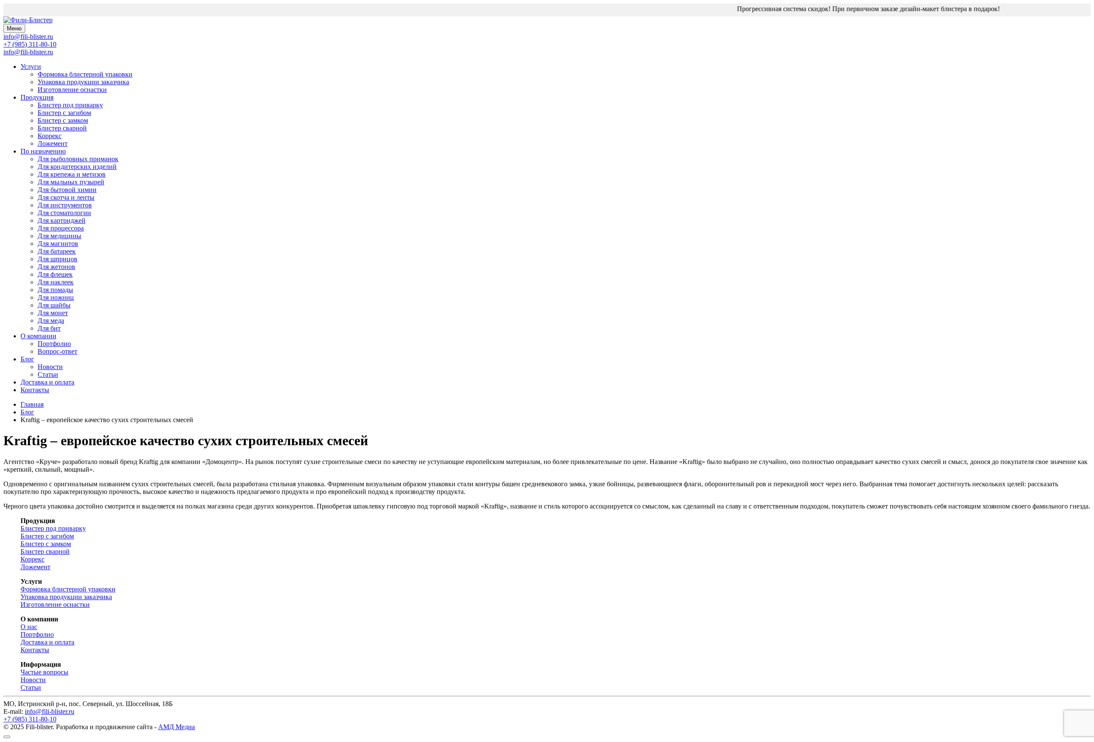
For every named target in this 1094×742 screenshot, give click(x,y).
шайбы (54, 305)
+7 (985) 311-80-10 (29, 44)
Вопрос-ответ (57, 351)
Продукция (37, 97)
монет (53, 312)
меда (51, 320)
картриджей (61, 220)
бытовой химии (67, 189)
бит (49, 328)
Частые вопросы (44, 672)
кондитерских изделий (77, 166)
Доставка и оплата (47, 382)
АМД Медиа (176, 726)
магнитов (58, 243)
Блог (27, 359)
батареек (57, 251)
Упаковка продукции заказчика (83, 82)
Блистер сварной (62, 128)
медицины (59, 235)
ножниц (56, 297)
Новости (50, 366)
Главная (32, 404)
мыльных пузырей (71, 182)
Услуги (31, 66)
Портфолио (54, 343)
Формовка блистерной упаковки (85, 74)
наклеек (56, 282)
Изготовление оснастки (72, 89)
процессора (61, 228)
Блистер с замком (63, 120)
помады (55, 289)
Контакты (35, 389)
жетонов (56, 266)
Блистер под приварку (70, 105)
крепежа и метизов (72, 174)
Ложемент (53, 143)
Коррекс (50, 135)
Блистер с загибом (64, 112)
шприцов (57, 259)
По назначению (43, 151)
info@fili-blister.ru (28, 52)
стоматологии (64, 212)
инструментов (65, 205)
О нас (29, 626)
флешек (55, 274)
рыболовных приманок (78, 159)
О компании (38, 336)
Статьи (48, 374)
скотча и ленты (66, 197)
